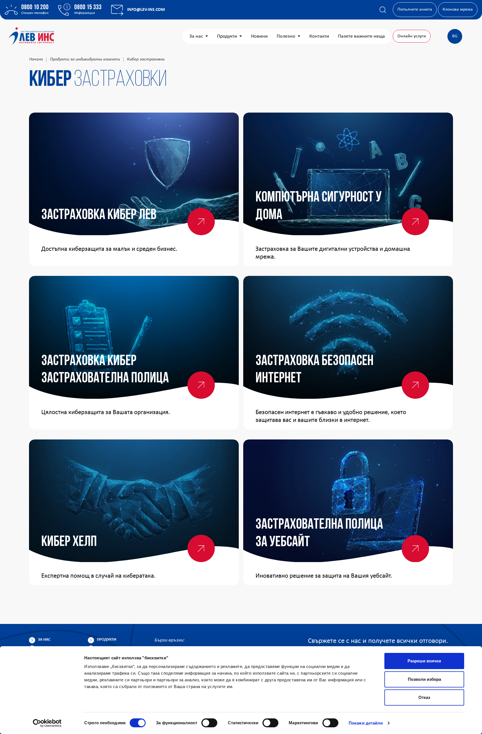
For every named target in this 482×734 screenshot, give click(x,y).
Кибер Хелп (69, 542)
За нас (196, 36)
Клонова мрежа (458, 9)
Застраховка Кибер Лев (98, 215)
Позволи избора (424, 679)
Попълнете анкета (414, 9)
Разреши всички (424, 660)
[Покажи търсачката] (382, 9)
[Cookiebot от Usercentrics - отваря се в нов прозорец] (47, 723)
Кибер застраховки (146, 59)
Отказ (424, 697)
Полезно (286, 36)
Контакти (319, 36)
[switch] (209, 722)
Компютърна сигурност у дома (319, 206)
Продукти (227, 36)
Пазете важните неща (361, 36)
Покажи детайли (366, 723)
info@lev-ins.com (146, 10)
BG (454, 36)
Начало (36, 59)
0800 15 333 (88, 7)
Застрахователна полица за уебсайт (319, 534)
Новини (259, 36)
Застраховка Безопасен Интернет (314, 370)
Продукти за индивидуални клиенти (85, 59)
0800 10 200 (35, 7)
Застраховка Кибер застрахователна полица (105, 370)
